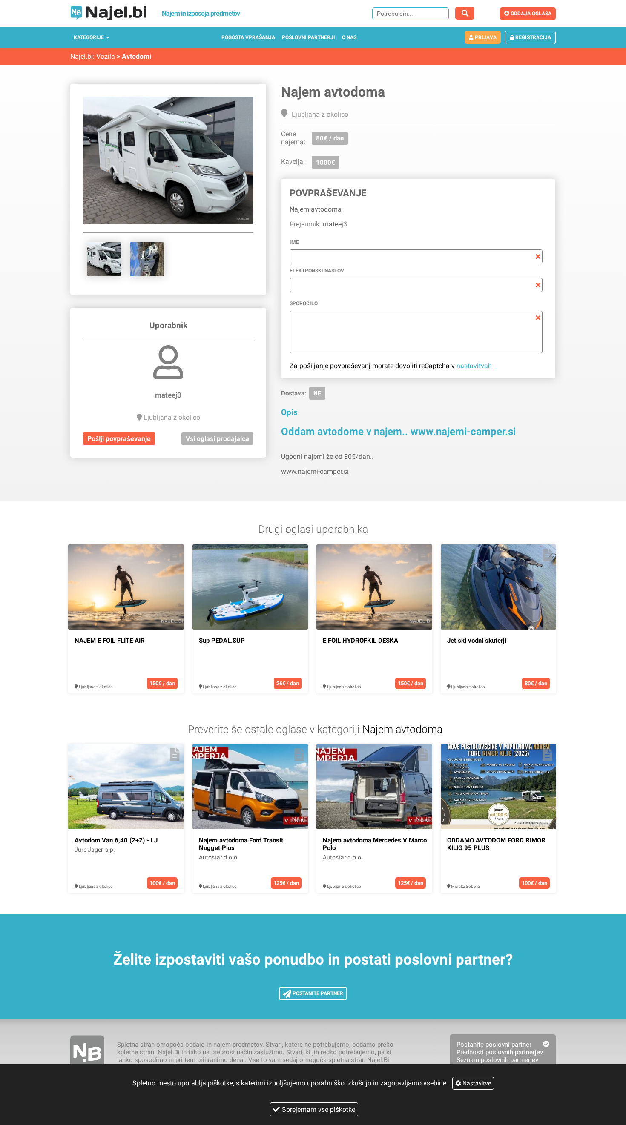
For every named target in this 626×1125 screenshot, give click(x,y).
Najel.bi (81, 56)
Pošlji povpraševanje (119, 439)
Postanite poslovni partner (494, 1044)
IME (294, 242)
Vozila (105, 56)
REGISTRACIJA (532, 37)
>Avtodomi (134, 56)
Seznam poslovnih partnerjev (497, 1060)
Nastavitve (476, 1083)
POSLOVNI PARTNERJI (308, 37)
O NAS (349, 37)
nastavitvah (474, 366)
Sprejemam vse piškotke (318, 1109)
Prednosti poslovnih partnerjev (500, 1052)
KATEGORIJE (89, 37)
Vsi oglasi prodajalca (217, 439)
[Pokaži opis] (175, 555)
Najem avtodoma (402, 729)
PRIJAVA (485, 37)
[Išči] (464, 13)
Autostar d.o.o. (219, 857)
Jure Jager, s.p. (95, 849)
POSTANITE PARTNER (317, 993)
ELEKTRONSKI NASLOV (317, 271)
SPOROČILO (304, 303)
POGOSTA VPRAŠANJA (248, 37)
